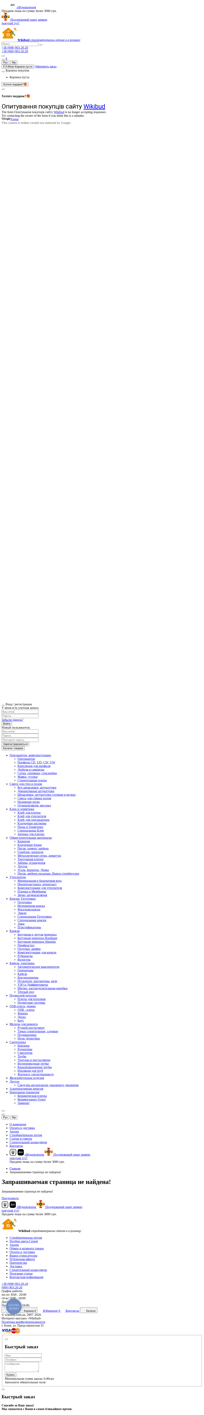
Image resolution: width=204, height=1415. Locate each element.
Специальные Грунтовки (35, 916)
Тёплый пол (26, 992)
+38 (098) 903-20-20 (15, 47)
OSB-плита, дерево (23, 1006)
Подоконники (27, 1035)
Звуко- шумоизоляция (32, 895)
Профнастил (26, 945)
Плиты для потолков (32, 999)
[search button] (40, 44)
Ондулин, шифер (29, 949)
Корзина (29, 1310)
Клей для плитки (29, 812)
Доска (22, 1017)
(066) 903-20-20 (12, 1287)
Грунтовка (25, 902)
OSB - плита (26, 1009)
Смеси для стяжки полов (34, 798)
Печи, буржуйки (29, 1038)
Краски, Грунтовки (23, 898)
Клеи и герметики (22, 809)
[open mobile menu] (3, 56)
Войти (6, 723)
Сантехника (18, 1042)
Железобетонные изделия (27, 1078)
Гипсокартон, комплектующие (30, 755)
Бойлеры (23, 1045)
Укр (14, 62)
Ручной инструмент (31, 1027)
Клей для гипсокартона (33, 819)
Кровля (15, 931)
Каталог (90, 1310)
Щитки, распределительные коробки (43, 988)
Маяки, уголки (28, 776)
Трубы (22, 1056)
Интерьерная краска (31, 905)
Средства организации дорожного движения (48, 1085)
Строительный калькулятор (28, 1142)
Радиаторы (25, 1049)
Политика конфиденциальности (23, 1322)
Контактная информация (26, 1277)
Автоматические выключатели (38, 966)
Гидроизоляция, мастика (34, 805)
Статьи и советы (21, 1138)
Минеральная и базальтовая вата (40, 880)
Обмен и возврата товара (27, 1248)
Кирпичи (24, 841)
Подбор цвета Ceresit (24, 1241)
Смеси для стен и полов (26, 784)
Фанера (23, 1013)
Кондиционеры (28, 977)
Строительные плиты (32, 780)
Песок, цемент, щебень (33, 848)
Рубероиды (25, 956)
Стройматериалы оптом (26, 1135)
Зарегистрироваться (15, 744)
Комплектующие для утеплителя (40, 888)
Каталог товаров (13, 748)
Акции (14, 1131)
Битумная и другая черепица (37, 934)
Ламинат (23, 1103)
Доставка (16, 1266)
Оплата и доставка (22, 1128)
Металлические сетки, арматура (39, 855)
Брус (21, 1020)
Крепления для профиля (34, 766)
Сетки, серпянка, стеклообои (37, 773)
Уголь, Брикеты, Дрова (33, 870)
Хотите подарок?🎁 (15, 84)
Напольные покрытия (24, 1092)
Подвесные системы (31, 1002)
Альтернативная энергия (26, 1088)
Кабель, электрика (22, 963)
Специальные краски (32, 920)
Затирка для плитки (31, 834)
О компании (18, 1124)
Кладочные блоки (30, 845)
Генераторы (25, 970)
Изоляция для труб (30, 1070)
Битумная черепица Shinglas (37, 941)
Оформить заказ (45, 66)
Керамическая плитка (32, 1096)
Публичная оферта (22, 1259)
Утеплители (18, 877)
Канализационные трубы (35, 1067)
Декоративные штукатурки (36, 791)
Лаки (21, 923)
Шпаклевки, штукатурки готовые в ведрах (47, 794)
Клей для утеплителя (32, 816)
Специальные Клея (31, 830)
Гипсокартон (26, 758)
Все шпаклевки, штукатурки (37, 787)
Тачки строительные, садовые (38, 1031)
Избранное (51, 1310)
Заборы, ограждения (31, 862)
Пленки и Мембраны (32, 891)
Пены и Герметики (30, 827)
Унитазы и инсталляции (34, 1060)
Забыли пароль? (12, 719)
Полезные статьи (21, 1273)
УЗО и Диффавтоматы (33, 984)
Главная (15, 1168)
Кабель (22, 974)
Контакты (16, 1145)
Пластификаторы (29, 927)
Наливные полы (29, 802)
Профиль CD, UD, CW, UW (36, 762)
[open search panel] (3, 59)
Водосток (24, 959)
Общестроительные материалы (31, 837)
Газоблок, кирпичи (30, 852)
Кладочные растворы (32, 823)
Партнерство (18, 1262)
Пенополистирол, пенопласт (37, 884)
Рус (5, 62)
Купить (10, 1374)
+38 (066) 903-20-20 (15, 51)
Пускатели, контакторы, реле (37, 981)
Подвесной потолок (23, 995)
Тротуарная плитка (30, 859)
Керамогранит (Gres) (32, 1099)
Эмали (22, 913)
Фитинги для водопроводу (36, 1074)
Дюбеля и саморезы (31, 769)
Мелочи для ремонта (24, 1024)
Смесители (25, 1052)
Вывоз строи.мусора (23, 1255)
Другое (22, 866)
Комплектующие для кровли (37, 952)
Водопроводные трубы (33, 1063)
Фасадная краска (29, 909)
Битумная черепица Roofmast (37, 938)
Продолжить (10, 1198)
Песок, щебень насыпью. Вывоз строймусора (48, 873)
